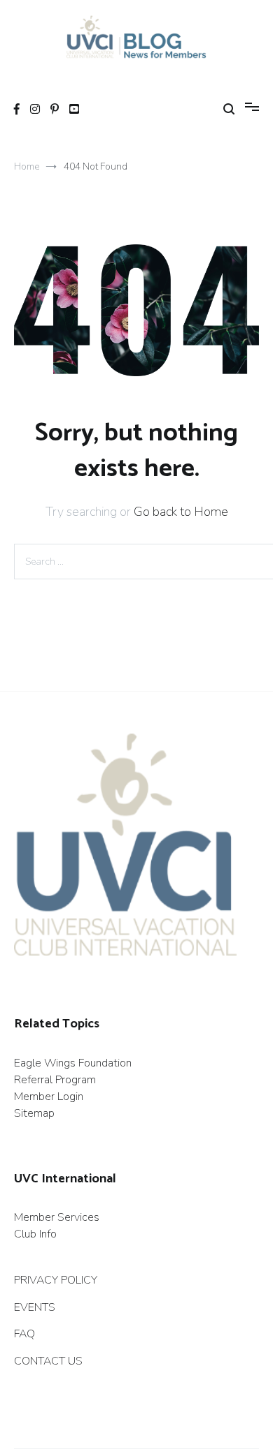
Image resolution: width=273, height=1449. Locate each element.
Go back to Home (181, 511)
